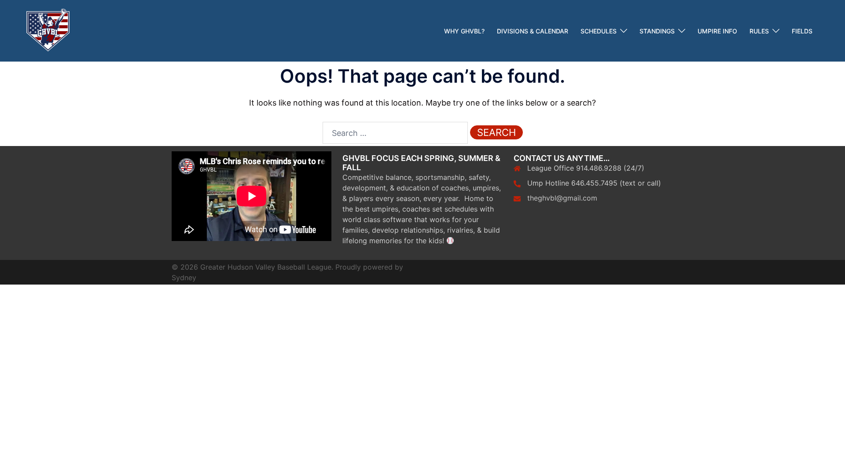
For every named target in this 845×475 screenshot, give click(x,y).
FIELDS (802, 31)
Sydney (184, 277)
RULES (759, 31)
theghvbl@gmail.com (562, 198)
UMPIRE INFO (717, 31)
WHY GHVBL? (464, 31)
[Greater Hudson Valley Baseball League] (48, 30)
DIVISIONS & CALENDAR (532, 31)
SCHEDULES (598, 31)
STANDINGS (657, 31)
